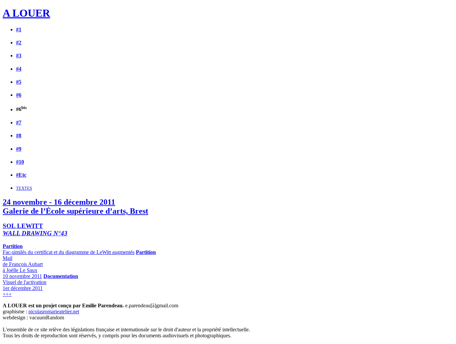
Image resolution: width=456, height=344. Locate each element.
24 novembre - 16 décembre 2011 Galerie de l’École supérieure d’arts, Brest (75, 206)
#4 (18, 69)
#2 (18, 42)
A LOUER (26, 13)
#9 (18, 149)
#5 (18, 82)
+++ (7, 294)
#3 (18, 55)
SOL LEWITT (35, 229)
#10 (20, 162)
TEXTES (24, 188)
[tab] (228, 13)
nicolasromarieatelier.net (53, 311)
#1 (18, 29)
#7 (18, 122)
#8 (18, 135)
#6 (18, 95)
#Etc (21, 175)
